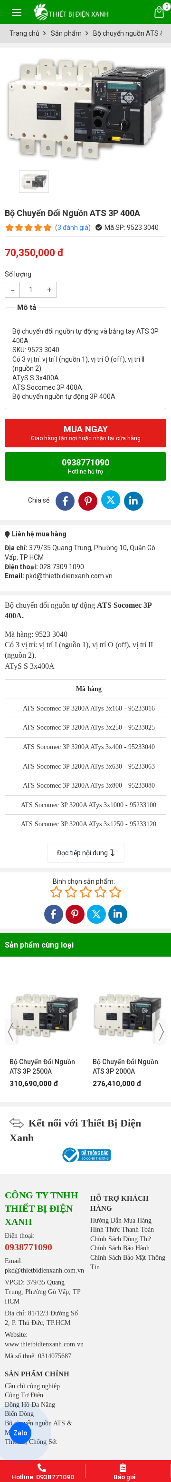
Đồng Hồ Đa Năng (30, 1404)
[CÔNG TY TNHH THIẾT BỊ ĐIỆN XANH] (71, 11)
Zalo (20, 1432)
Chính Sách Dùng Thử (120, 1239)
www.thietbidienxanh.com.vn (44, 1344)
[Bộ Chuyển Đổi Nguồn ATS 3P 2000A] (127, 1010)
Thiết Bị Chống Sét (31, 1441)
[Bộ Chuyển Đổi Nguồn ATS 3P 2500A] (44, 1010)
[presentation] (10, 1031)
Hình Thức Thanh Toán (122, 1229)
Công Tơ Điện (24, 1395)
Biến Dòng (19, 1413)
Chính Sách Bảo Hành (120, 1248)
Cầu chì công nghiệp (32, 1386)
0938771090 (85, 466)
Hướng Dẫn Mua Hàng (121, 1220)
